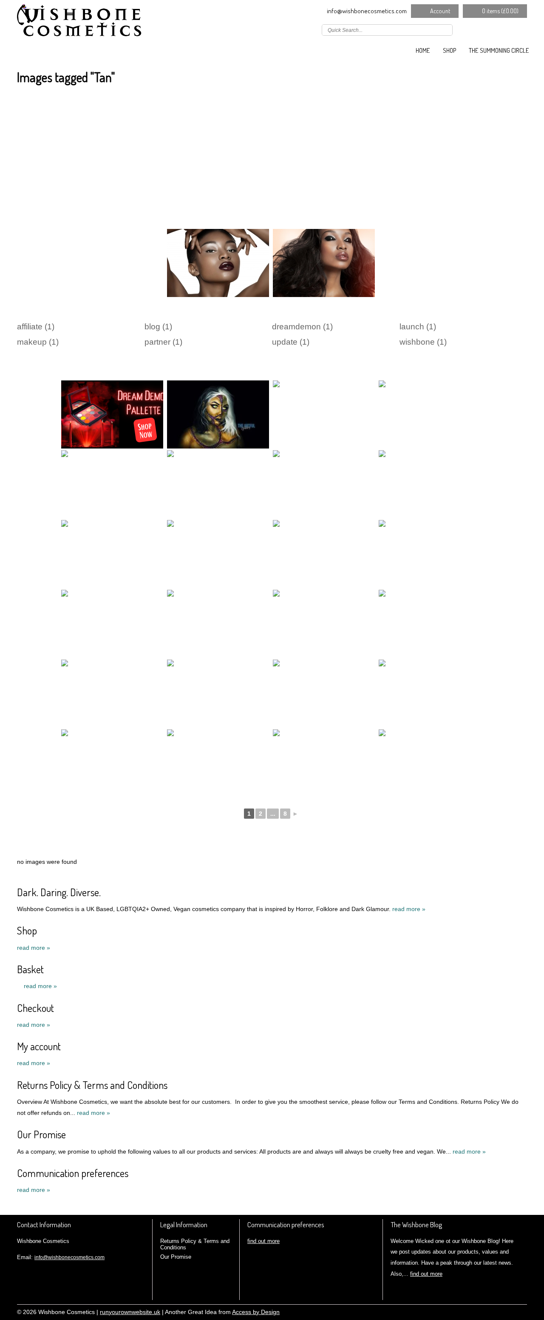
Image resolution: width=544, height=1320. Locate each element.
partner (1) (163, 341)
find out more (263, 1241)
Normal (484, 1311)
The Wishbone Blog (416, 1224)
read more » (408, 909)
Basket (30, 969)
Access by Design (256, 1312)
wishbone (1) (423, 341)
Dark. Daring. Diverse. (59, 892)
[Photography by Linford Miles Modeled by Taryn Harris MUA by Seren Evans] (112, 694)
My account (39, 1046)
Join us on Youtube (521, 29)
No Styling (522, 1311)
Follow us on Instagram (509, 29)
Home (423, 50)
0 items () (500, 10)
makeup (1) (38, 341)
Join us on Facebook (484, 29)
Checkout (35, 1007)
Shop (449, 50)
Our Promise (41, 1134)
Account (440, 10)
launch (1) (418, 326)
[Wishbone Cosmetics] (80, 23)
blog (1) (158, 326)
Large (497, 1311)
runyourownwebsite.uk (130, 1312)
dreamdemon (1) (302, 326)
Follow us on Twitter (472, 29)
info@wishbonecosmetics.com (367, 10)
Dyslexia (510, 1311)
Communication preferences (72, 1173)
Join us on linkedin (496, 29)
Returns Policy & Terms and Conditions (92, 1084)
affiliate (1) (35, 326)
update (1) (290, 341)
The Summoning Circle (499, 50)
